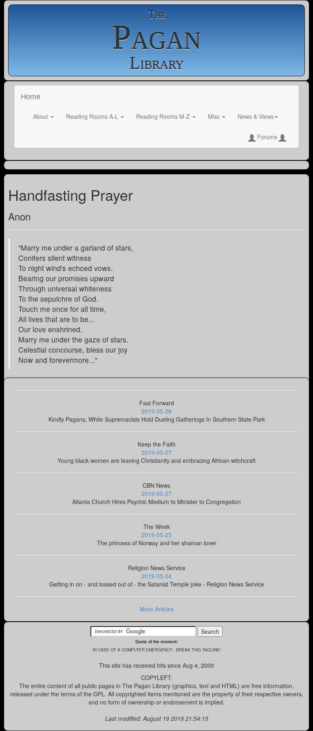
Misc (214, 116)
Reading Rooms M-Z (164, 116)
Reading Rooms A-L (93, 116)
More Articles (157, 609)
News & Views (256, 116)
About (41, 116)
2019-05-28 (156, 411)
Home (30, 96)
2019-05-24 (156, 576)
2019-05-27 (156, 452)
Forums (267, 137)
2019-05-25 (156, 535)
